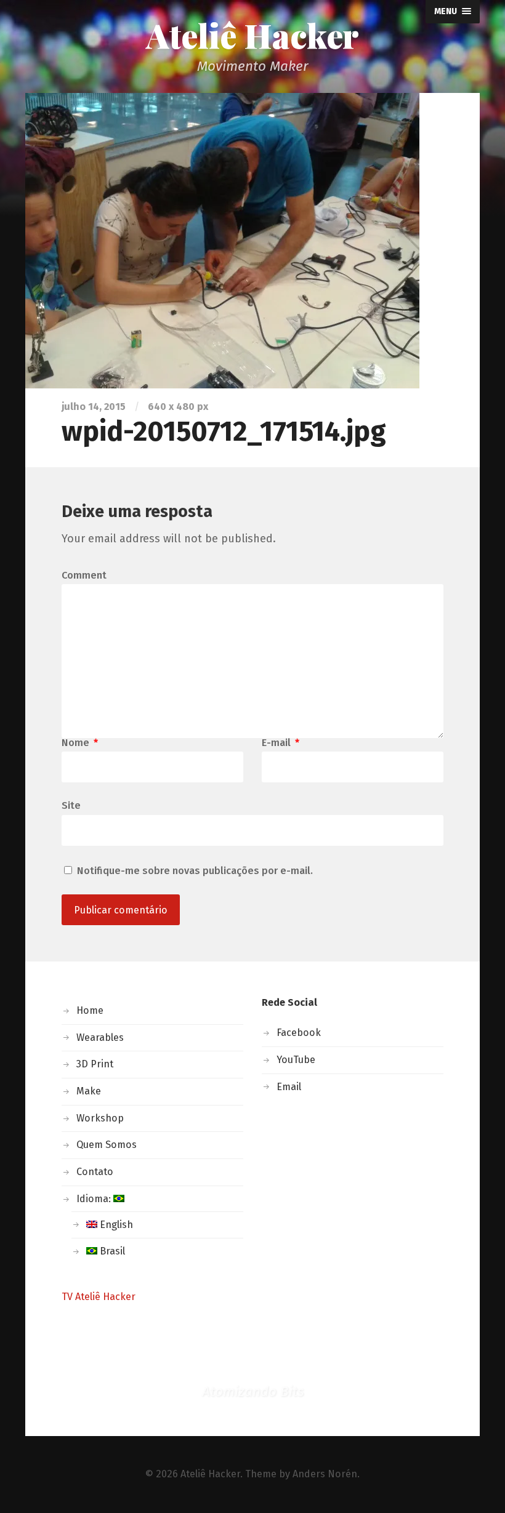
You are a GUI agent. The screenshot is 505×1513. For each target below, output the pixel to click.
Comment (84, 575)
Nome (80, 743)
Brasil (111, 1251)
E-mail (280, 743)
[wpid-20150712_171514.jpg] (252, 240)
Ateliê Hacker (252, 35)
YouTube (296, 1060)
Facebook (299, 1032)
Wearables (100, 1037)
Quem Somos (106, 1144)
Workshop (100, 1118)
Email (289, 1087)
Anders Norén (325, 1474)
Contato (94, 1172)
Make (88, 1091)
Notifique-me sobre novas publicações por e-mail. (195, 871)
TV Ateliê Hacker (98, 1296)
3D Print (94, 1064)
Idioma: (94, 1199)
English (115, 1224)
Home (89, 1010)
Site (71, 805)
